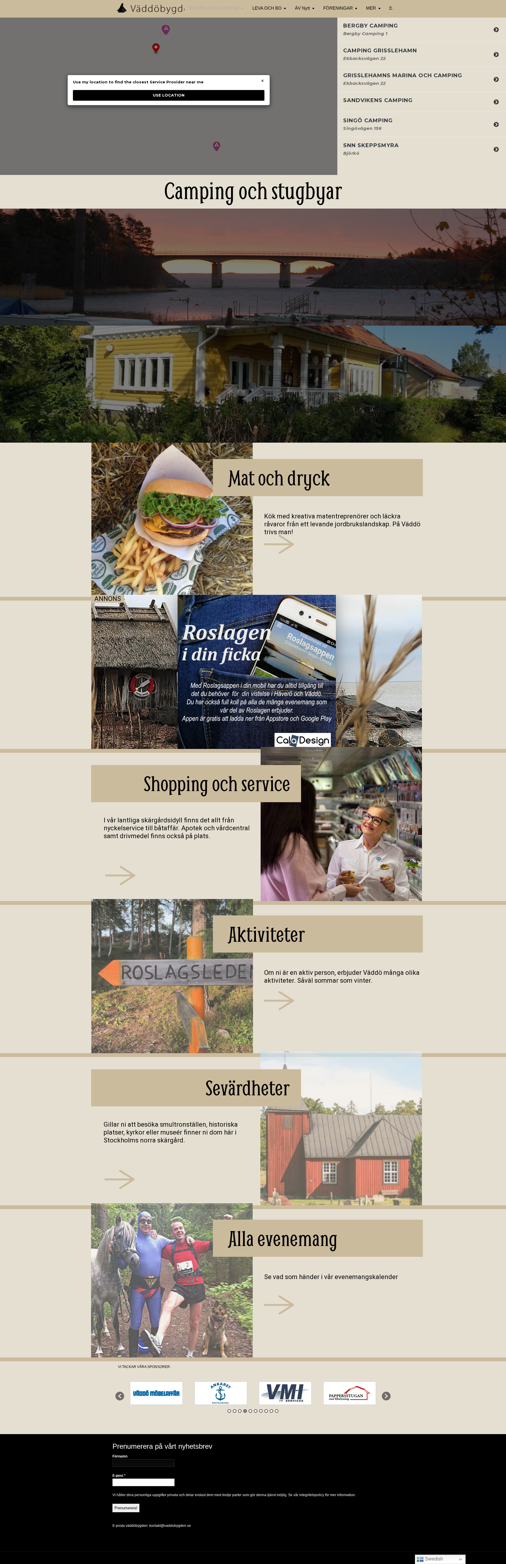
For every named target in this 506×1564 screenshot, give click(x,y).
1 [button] (229, 1411)
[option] (156, 1393)
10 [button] (276, 1411)
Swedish (433, 1558)
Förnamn (119, 1456)
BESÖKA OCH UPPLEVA (214, 8)
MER (371, 8)
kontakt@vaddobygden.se (170, 1526)
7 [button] (261, 1411)
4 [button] (245, 1411)
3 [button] (240, 1411)
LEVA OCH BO (267, 8)
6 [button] (255, 1411)
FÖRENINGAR (338, 8)
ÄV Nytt (302, 8)
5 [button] (250, 1411)
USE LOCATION (168, 95)
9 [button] (271, 1411)
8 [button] (266, 1411)
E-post (119, 1476)
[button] (119, 1396)
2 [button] (234, 1411)
